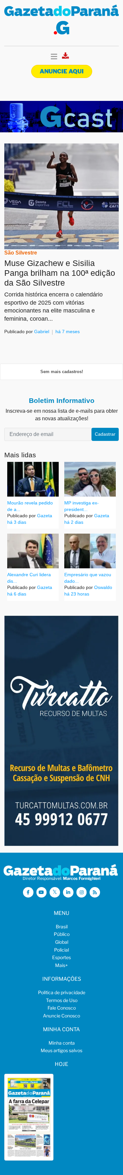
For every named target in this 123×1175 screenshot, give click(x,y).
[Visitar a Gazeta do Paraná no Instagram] (81, 892)
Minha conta (62, 1043)
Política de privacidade (61, 992)
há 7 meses (67, 331)
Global (61, 942)
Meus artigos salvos (61, 1050)
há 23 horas (76, 594)
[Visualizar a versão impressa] (65, 57)
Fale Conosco (62, 1008)
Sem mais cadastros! (61, 371)
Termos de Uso (61, 1000)
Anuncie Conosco (61, 1015)
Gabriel (41, 331)
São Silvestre (20, 253)
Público (62, 934)
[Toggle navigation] (54, 57)
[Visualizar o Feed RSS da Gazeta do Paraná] (95, 892)
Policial (61, 950)
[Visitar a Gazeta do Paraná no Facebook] (28, 892)
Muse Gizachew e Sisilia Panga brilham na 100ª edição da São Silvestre (59, 272)
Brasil (62, 926)
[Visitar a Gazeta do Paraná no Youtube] (41, 892)
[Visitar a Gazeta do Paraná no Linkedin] (68, 892)
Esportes (61, 957)
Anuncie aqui (62, 71)
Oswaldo (102, 587)
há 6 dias (16, 594)
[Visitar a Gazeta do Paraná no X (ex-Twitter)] (55, 892)
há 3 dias (16, 522)
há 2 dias (73, 522)
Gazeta (44, 515)
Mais (61, 965)
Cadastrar (105, 434)
